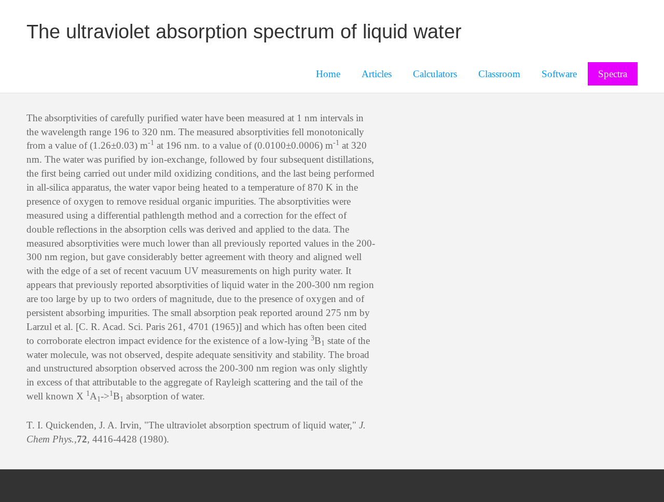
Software (559, 73)
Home (328, 73)
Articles (377, 73)
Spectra (612, 73)
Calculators (435, 73)
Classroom (499, 73)
